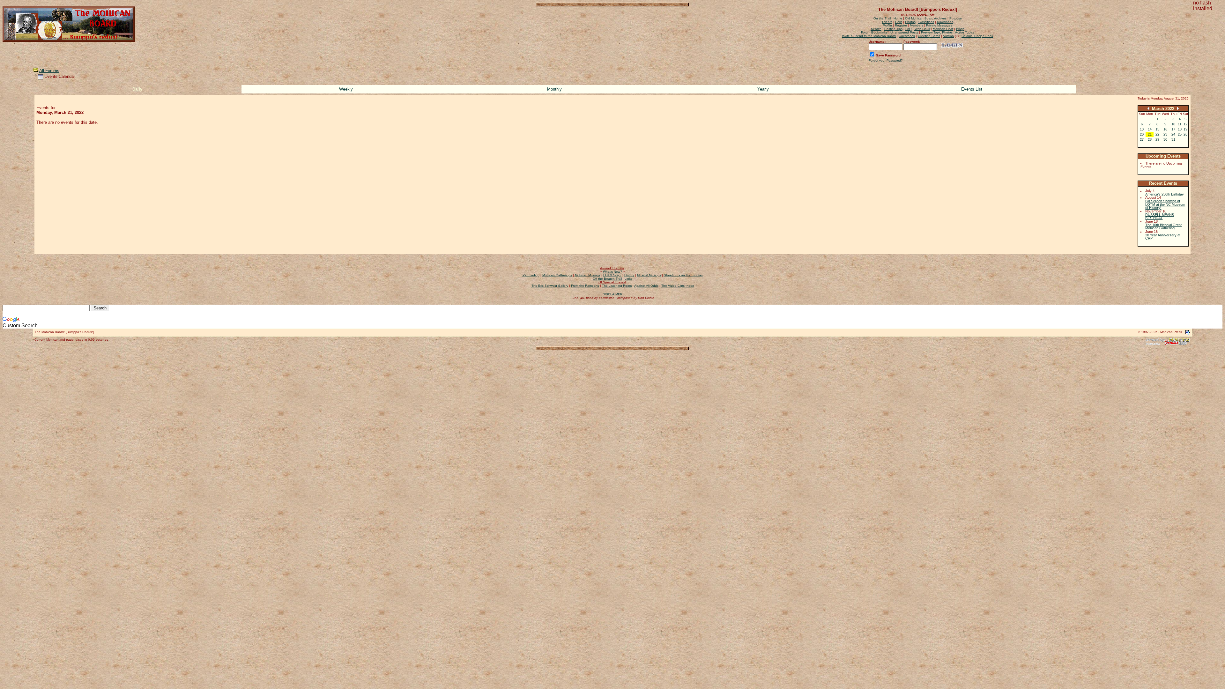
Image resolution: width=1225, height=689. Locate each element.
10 (1173, 124)
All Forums (49, 70)
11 (1179, 124)
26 (1185, 134)
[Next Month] (1178, 108)
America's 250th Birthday (1164, 194)
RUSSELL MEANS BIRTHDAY (1159, 216)
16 (1165, 129)
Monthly (554, 89)
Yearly (763, 89)
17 (1173, 129)
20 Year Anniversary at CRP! (1162, 237)
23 (1165, 134)
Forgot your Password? (886, 60)
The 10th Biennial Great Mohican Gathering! (1163, 226)
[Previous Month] (1148, 108)
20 (1142, 134)
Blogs (960, 29)
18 (1180, 129)
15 (1157, 129)
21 (1150, 134)
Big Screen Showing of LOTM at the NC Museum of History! (1165, 204)
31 (1173, 139)
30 (1165, 139)
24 (1173, 134)
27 (1142, 139)
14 (1150, 129)
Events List (971, 89)
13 (1142, 129)
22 (1157, 134)
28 (1150, 139)
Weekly (346, 89)
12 (1185, 124)
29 (1157, 139)
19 (1185, 129)
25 (1180, 134)
